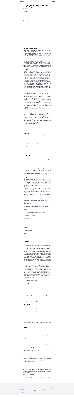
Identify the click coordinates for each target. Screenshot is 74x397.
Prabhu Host (35, 389)
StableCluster (35, 390)
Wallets (50, 389)
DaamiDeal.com (25, 389)
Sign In (53, 1)
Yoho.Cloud (35, 388)
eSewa (34, 391)
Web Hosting (50, 388)
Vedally (34, 392)
